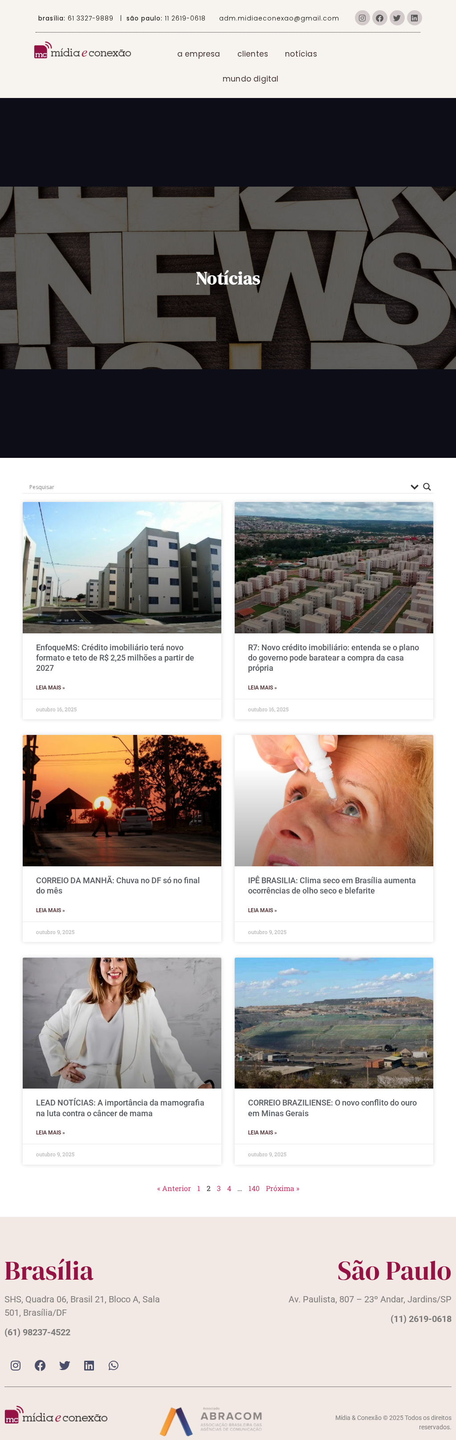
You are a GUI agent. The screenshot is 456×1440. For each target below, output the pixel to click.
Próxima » (282, 1188)
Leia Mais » (50, 688)
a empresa (198, 54)
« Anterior (174, 1188)
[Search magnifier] (427, 487)
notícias (301, 54)
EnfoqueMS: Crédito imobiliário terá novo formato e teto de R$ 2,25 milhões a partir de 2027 (115, 658)
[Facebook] (379, 17)
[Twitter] (397, 17)
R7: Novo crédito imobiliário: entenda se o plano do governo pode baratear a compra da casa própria (333, 658)
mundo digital (251, 78)
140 (254, 1188)
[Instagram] (362, 17)
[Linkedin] (414, 17)
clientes (253, 54)
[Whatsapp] (113, 1365)
